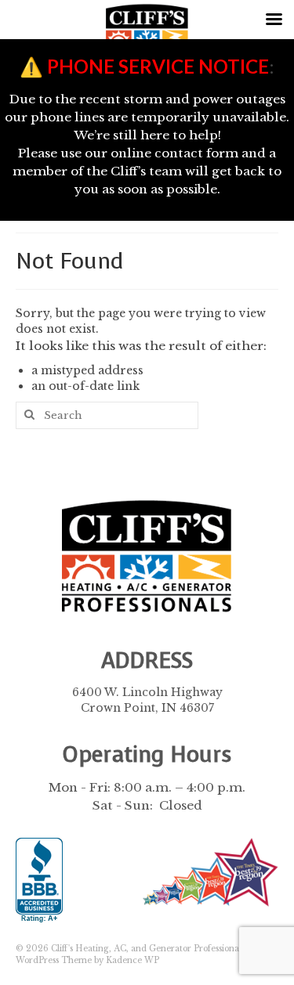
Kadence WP (132, 960)
